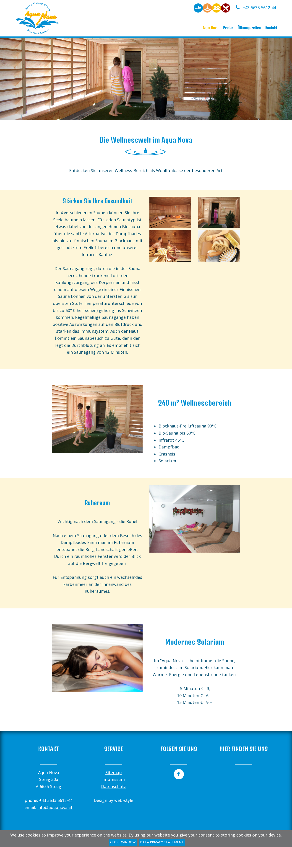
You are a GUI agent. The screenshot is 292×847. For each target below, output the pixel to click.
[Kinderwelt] (216, 7)
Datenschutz (113, 786)
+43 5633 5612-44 (259, 7)
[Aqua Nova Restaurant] (225, 7)
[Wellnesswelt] (207, 7)
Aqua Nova (210, 27)
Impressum (113, 779)
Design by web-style (113, 800)
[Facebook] (178, 774)
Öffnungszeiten (249, 27)
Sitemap (113, 772)
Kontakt (271, 27)
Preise (228, 27)
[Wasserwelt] (198, 7)
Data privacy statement (162, 842)
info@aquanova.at (55, 807)
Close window (123, 842)
